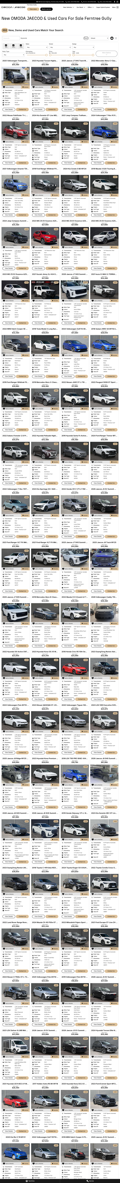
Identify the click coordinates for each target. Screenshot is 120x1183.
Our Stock (80, 7)
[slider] (46, 55)
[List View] (116, 38)
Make (27, 44)
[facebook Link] (114, 2)
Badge (74, 44)
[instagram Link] (117, 2)
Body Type (5, 51)
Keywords (24, 38)
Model (51, 44)
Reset (86, 38)
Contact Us (22, 109)
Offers (90, 7)
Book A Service (46, 9)
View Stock (33, 9)
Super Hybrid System (103, 7)
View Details (9, 109)
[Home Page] (13, 7)
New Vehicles (67, 7)
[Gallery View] (111, 38)
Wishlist (26, 87)
